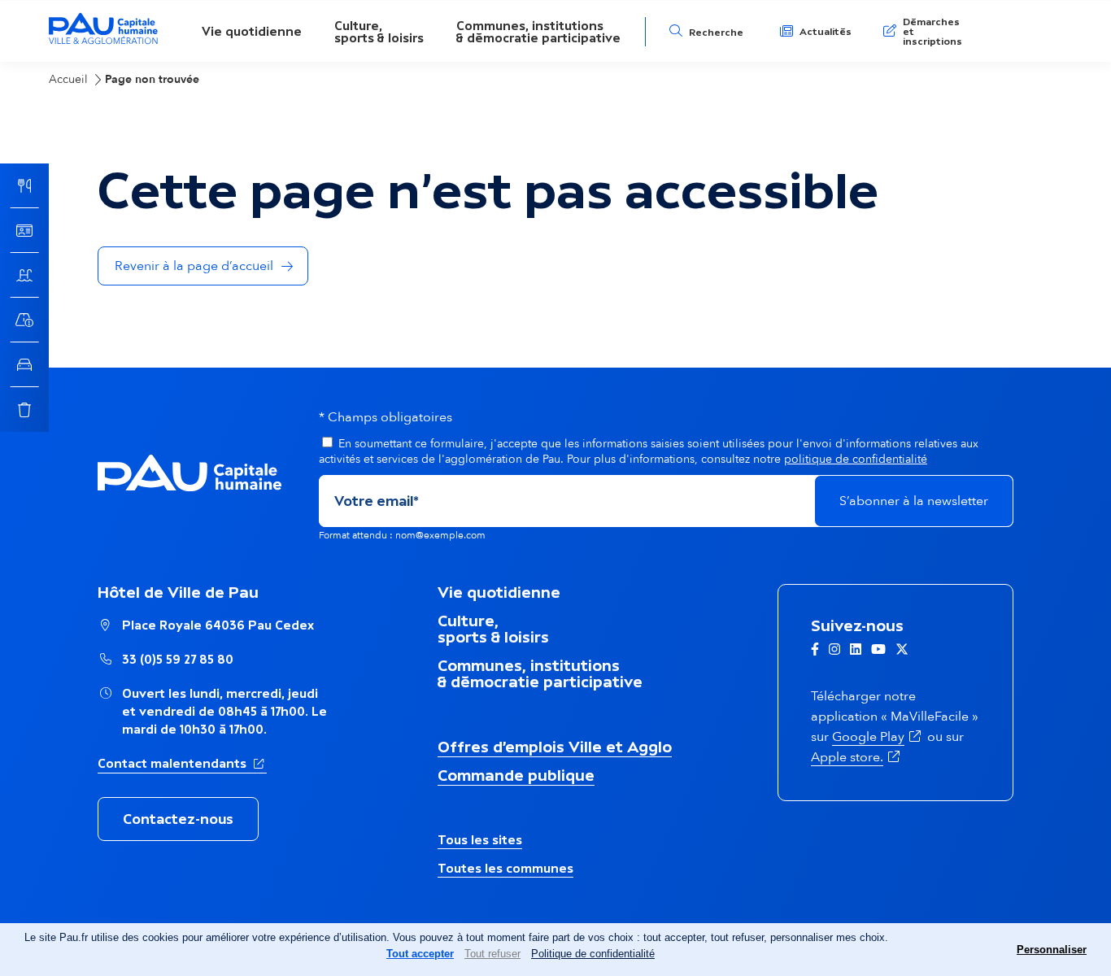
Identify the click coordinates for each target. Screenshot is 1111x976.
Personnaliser (1052, 949)
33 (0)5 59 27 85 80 (177, 659)
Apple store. (857, 757)
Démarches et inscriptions (932, 31)
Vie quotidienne (252, 31)
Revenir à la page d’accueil (194, 266)
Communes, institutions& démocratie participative (538, 32)
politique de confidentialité (855, 459)
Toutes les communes (505, 868)
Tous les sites (480, 840)
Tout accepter (420, 954)
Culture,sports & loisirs (379, 32)
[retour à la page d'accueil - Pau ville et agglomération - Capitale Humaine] (103, 42)
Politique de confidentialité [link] (593, 954)
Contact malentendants (182, 762)
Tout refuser (492, 954)
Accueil (68, 79)
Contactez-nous (178, 819)
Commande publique (516, 775)
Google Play (878, 737)
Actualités (825, 32)
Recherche (716, 32)
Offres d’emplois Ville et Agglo (555, 747)
